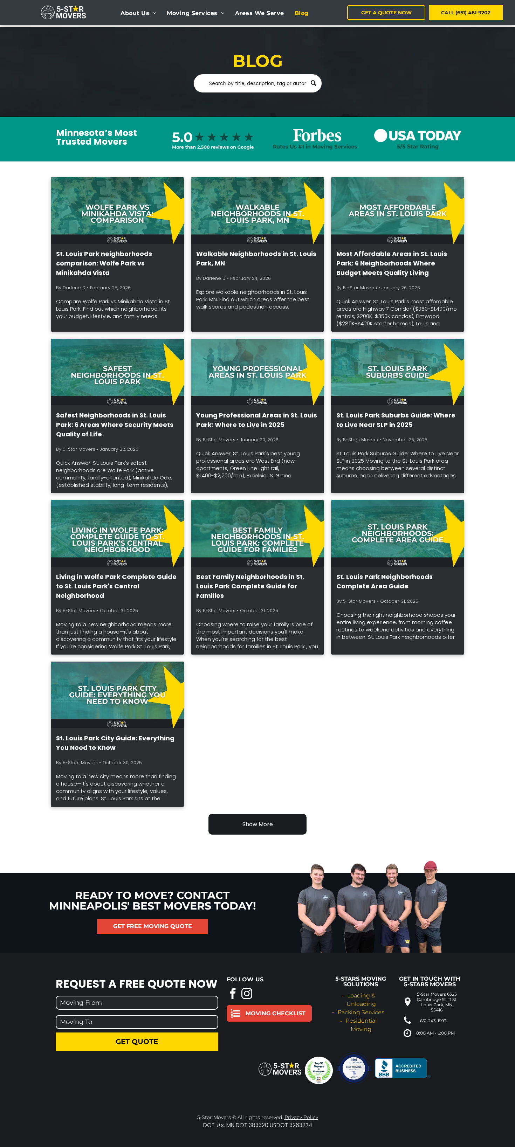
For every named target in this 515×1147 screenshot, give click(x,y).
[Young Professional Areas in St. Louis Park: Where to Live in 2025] (257, 372)
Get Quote (137, 1041)
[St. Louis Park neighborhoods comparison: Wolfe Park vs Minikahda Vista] (117, 210)
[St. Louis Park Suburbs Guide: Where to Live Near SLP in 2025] (397, 372)
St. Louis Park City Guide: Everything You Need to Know (115, 743)
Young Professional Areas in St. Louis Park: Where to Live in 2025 (256, 420)
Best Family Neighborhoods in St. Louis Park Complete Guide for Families (250, 586)
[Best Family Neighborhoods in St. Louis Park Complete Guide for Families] (257, 533)
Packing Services (361, 1012)
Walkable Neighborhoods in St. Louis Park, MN (256, 258)
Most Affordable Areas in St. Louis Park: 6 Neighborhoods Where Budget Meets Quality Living (391, 263)
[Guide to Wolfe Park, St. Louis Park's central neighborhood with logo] (117, 533)
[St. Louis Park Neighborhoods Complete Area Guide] (397, 533)
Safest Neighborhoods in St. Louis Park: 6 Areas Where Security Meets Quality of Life (114, 424)
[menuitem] (138, 13)
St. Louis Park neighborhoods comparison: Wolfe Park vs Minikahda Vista (104, 263)
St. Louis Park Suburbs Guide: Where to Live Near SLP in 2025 (395, 420)
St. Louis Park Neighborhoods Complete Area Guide (384, 581)
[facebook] (233, 994)
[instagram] (247, 994)
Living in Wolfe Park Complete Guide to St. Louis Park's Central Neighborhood (116, 586)
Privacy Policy (301, 1117)
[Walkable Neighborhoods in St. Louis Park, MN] (257, 210)
